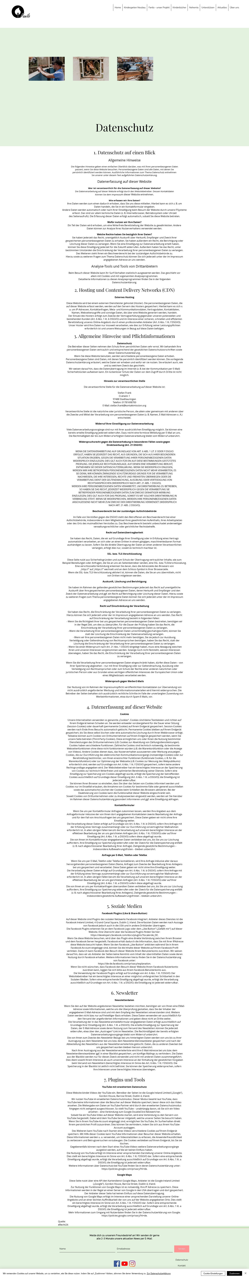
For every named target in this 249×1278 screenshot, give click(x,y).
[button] (159, 7)
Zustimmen (234, 1273)
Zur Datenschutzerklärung (159, 1273)
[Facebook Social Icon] (117, 1264)
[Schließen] (245, 1273)
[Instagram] (132, 1264)
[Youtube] (124, 1264)
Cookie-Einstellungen (213, 1273)
